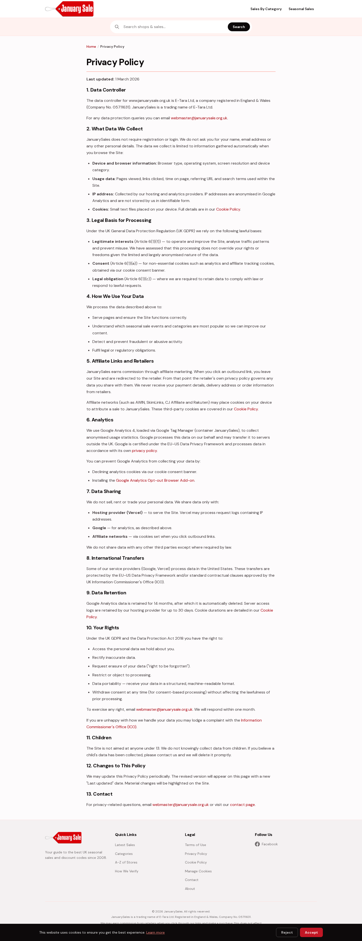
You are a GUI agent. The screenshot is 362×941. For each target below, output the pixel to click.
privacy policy (144, 450)
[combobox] (174, 27)
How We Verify (126, 871)
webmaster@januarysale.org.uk (199, 118)
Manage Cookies (198, 871)
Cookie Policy (228, 209)
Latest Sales (125, 845)
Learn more (155, 932)
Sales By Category (266, 9)
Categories (124, 853)
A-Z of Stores (126, 862)
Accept (311, 932)
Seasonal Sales (301, 9)
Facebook (270, 844)
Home (91, 46)
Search (239, 27)
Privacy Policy (196, 853)
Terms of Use (195, 845)
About (190, 888)
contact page (242, 804)
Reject (287, 932)
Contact (191, 880)
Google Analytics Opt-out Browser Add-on (155, 480)
